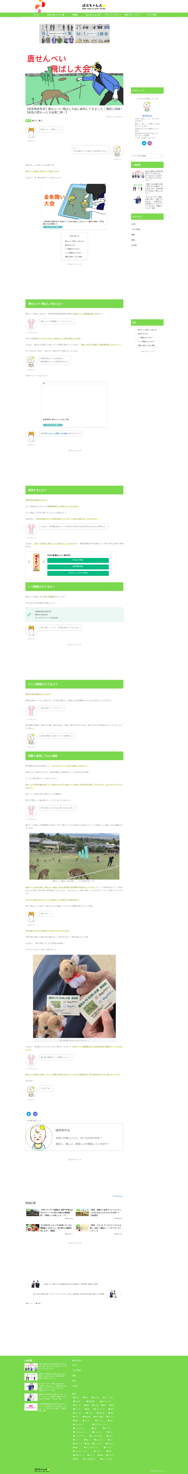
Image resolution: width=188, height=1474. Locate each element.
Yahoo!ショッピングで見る (78, 573)
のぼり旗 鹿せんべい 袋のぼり (59, 555)
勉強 (133, 240)
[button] (161, 155)
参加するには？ (70, 245)
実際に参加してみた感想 (73, 257)
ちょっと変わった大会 (58, 433)
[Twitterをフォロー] (29, 1114)
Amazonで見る (78, 560)
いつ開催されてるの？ (72, 249)
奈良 (35, 120)
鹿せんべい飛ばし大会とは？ (75, 241)
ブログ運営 (135, 229)
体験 (29, 120)
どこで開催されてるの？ (73, 253)
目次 (71, 236)
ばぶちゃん (147, 116)
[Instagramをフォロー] (35, 1114)
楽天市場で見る (78, 566)
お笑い (134, 224)
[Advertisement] (50, 281)
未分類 (134, 245)
